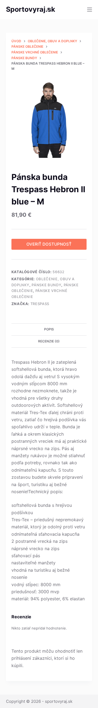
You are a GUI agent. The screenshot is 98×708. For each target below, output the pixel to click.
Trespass (39, 304)
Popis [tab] (49, 329)
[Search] (49, 10)
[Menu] (89, 9)
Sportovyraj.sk (30, 9)
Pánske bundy (46, 285)
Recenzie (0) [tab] (49, 341)
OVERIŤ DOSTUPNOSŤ (49, 244)
